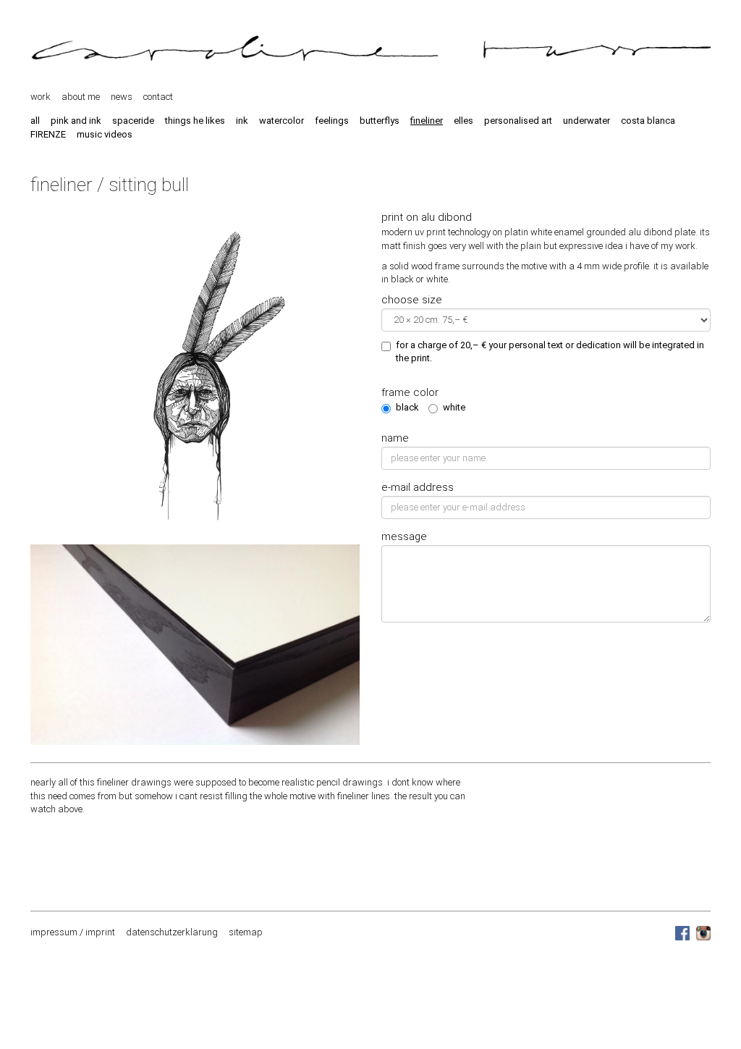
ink (242, 120)
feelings (332, 120)
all (35, 120)
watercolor (281, 120)
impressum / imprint (72, 932)
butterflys (379, 120)
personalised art (518, 120)
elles (463, 120)
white (454, 407)
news (121, 96)
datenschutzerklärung (172, 932)
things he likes (195, 120)
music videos (104, 134)
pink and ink (76, 120)
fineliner (426, 120)
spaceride (133, 120)
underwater (586, 120)
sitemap (246, 932)
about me (81, 96)
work (40, 96)
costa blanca (648, 120)
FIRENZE (48, 134)
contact (158, 96)
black (407, 407)
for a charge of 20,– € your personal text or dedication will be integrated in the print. (550, 352)
